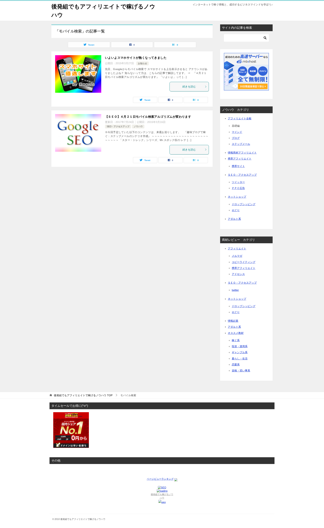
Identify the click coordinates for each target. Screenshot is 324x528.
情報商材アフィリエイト (242, 152)
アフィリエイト (237, 248)
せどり (236, 210)
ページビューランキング (160, 479)
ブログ (236, 137)
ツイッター (238, 182)
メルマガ (237, 255)
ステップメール (241, 143)
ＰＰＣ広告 (238, 188)
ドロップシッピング (243, 204)
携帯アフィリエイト (239, 158)
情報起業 (233, 320)
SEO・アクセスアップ (118, 126)
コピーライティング (243, 262)
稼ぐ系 (236, 340)
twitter (235, 289)
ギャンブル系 (240, 352)
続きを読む (189, 86)
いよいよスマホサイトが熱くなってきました (135, 57)
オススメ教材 (236, 332)
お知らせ (142, 63)
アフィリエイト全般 (239, 118)
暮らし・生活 (240, 358)
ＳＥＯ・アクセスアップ (242, 174)
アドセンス (238, 274)
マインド (237, 131)
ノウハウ (138, 126)
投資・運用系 (240, 346)
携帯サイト (238, 166)
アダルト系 (234, 218)
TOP (83, 395)
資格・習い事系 (241, 370)
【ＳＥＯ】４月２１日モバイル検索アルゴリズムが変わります (148, 116)
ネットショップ (237, 196)
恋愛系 (236, 364)
